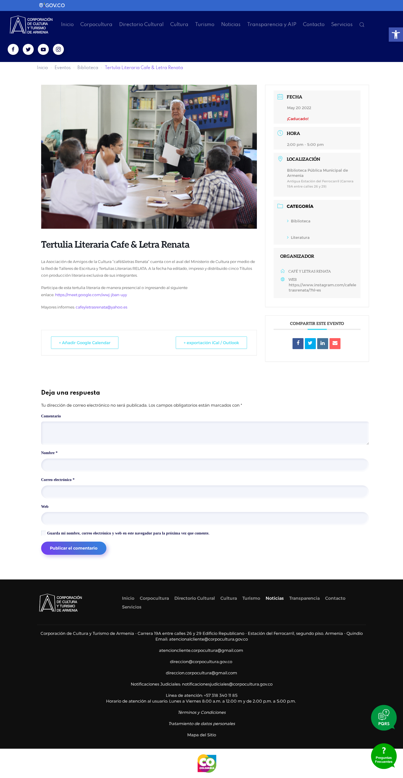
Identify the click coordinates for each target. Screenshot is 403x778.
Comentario (51, 416)
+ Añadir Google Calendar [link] (84, 342)
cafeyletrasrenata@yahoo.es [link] (101, 307)
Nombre (49, 453)
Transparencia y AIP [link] (271, 24)
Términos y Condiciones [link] (202, 712)
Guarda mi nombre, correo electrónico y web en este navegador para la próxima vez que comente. (127, 533)
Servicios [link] (342, 24)
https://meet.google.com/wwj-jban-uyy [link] (91, 294)
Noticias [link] (230, 24)
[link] (396, 34)
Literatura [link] (300, 237)
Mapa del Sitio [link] (201, 734)
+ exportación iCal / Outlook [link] (211, 342)
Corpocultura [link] (96, 24)
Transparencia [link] (304, 598)
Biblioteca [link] (87, 68)
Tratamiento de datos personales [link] (201, 723)
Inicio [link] (67, 24)
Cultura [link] (179, 24)
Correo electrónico (58, 480)
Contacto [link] (314, 24)
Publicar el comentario (74, 548)
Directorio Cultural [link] (141, 24)
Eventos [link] (63, 68)
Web (45, 507)
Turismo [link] (204, 24)
